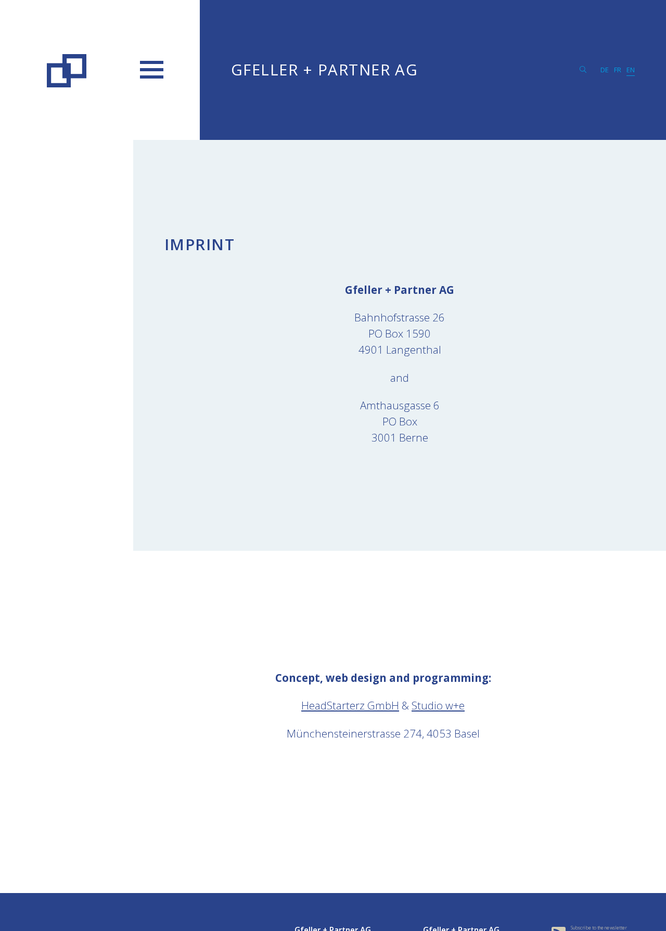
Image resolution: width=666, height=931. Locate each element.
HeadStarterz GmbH (350, 705)
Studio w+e (438, 705)
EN (630, 69)
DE (604, 69)
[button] (151, 69)
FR (617, 69)
